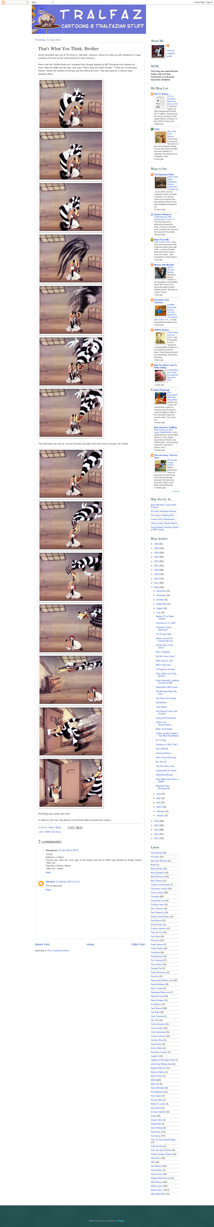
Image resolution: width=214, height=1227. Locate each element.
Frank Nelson (157, 944)
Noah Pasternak (161, 390)
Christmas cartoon (159, 889)
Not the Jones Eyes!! (165, 656)
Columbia (155, 896)
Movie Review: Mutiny (171, 269)
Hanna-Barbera (157, 984)
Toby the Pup (157, 1146)
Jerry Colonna (157, 1016)
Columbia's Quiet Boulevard (163, 628)
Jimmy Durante (158, 1024)
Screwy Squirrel (158, 1112)
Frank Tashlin (157, 948)
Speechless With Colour (167, 687)
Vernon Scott (157, 1174)
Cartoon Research (162, 214)
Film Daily (155, 936)
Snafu (153, 1116)
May (159, 798)
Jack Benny (156, 1008)
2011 (156, 838)
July (159, 612)
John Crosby (156, 1028)
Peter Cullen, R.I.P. (162, 242)
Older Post (138, 944)
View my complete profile (171, 53)
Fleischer (155, 940)
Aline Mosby (156, 853)
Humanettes (161, 702)
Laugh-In (155, 1056)
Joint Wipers (161, 707)
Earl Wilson (156, 920)
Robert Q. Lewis (158, 1104)
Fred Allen (155, 952)
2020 (156, 570)
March (160, 807)
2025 (156, 548)
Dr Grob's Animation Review (163, 511)
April (159, 802)
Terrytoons (155, 1132)
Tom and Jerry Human (161, 1150)
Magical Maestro (158, 1068)
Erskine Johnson (158, 928)
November (161, 595)
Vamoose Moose (163, 753)
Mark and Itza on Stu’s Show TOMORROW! (163, 431)
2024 (156, 553)
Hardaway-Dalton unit (160, 992)
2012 (156, 834)
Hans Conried (157, 988)
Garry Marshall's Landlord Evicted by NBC (167, 681)
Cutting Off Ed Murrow (166, 718)
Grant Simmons (158, 972)
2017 (156, 583)
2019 (156, 574)
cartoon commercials (160, 884)
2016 (156, 587)
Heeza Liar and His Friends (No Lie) (164, 639)
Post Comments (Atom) (58, 950)
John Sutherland (158, 1032)
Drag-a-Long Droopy (160, 916)
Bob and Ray (157, 868)
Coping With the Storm (166, 770)
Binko (153, 865)
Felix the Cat (156, 932)
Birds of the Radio (164, 729)
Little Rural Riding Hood (161, 1064)
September (162, 604)
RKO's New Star (163, 665)
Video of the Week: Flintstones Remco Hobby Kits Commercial (173, 183)
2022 (156, 561)
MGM (47, 832)
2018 (156, 579)
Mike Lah (155, 1084)
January (160, 815)
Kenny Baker (157, 1048)
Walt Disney (156, 1182)
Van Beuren (156, 1166)
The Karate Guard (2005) (172, 462)
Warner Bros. (157, 1190)
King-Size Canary (159, 1052)
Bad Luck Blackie (159, 861)
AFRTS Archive (161, 330)
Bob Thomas (156, 881)
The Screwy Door (164, 634)
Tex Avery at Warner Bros (162, 515)
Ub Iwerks (155, 1158)
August (160, 608)
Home (90, 944)
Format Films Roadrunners (163, 519)
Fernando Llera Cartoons (161, 301)
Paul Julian (156, 1096)
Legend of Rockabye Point (163, 1060)
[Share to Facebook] (78, 827)
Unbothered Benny (164, 775)
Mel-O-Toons (156, 1076)
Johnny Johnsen (158, 1036)
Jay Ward (155, 1012)
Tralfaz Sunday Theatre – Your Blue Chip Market (167, 734)
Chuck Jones (157, 892)
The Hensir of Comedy (166, 698)
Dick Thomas (157, 908)
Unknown (50, 881)
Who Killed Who (158, 1194)
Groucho (155, 976)
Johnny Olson (157, 1040)
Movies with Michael (164, 265)
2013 (156, 830)
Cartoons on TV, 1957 (166, 623)
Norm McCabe (157, 1088)
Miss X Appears (163, 652)
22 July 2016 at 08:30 (68, 850)
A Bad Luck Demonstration (163, 723)
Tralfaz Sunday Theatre (161, 1154)
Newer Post (42, 944)
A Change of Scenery (165, 669)
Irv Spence (156, 1004)
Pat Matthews (157, 1092)
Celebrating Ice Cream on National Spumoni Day (173, 375)
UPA (153, 1162)
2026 (156, 544)
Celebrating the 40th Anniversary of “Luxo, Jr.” (165, 218)
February (161, 811)
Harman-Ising (157, 996)
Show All (176, 491)
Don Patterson (157, 912)
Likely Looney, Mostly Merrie (164, 523)
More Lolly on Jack (164, 660)
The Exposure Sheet (164, 174)
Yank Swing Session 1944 (173, 335)
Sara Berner (156, 1108)
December (161, 591)
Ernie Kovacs (157, 924)
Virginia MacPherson (160, 1178)
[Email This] (69, 827)
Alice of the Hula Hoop (166, 757)
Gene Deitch (156, 964)
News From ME (161, 240)
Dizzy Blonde (162, 749)
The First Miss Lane (165, 766)
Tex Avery (56, 832)
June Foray (156, 1044)
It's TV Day (161, 740)
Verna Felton (156, 1170)
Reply (48, 872)
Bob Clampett (157, 873)
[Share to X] (75, 827)
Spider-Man (156, 1124)
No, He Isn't (161, 762)
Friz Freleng (156, 960)
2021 (156, 566)
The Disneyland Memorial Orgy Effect (172, 396)
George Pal (156, 968)
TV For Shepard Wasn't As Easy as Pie (173, 100)
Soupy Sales (156, 1120)
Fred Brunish (156, 956)
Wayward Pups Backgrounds (163, 787)
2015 (156, 821)
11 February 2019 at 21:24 (67, 881)
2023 (156, 557)
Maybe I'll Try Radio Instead (165, 617)
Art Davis (155, 857)
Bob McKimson (158, 876)
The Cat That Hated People (163, 1140)
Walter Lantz (156, 1186)
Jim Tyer (155, 1020)
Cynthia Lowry (157, 904)
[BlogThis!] (72, 827)
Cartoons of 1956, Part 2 (167, 744)
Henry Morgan (157, 1000)
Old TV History (161, 94)
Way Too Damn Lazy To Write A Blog (165, 366)
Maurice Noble (157, 1072)
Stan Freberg (157, 1128)
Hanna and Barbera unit (161, 980)
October (160, 600)
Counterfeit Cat (157, 900)
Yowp (51, 827)
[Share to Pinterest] (81, 827)
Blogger (121, 1221)
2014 (156, 825)
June (159, 794)
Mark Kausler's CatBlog (165, 427)
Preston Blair (157, 1100)
